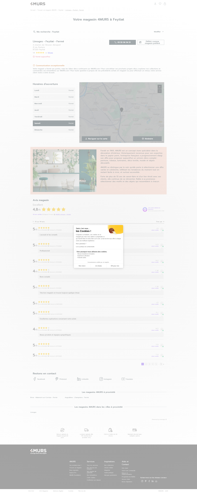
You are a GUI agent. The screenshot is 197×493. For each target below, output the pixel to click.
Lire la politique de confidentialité (85, 246)
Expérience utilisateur (84, 255)
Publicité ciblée (82, 257)
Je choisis (98, 266)
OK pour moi (115, 266)
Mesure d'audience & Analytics (86, 254)
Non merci (82, 266)
